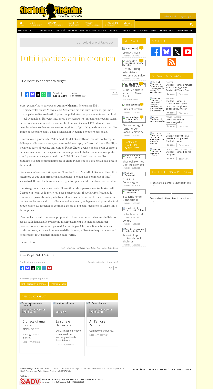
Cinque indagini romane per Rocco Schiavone (133, 128)
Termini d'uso (138, 369)
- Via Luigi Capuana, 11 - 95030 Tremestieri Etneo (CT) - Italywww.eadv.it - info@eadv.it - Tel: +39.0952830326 (72, 380)
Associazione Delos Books (37, 371)
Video (128, 23)
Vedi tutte (187, 172)
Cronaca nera (131, 52)
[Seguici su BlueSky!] (166, 52)
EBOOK (169, 133)
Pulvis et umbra (132, 109)
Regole (163, 369)
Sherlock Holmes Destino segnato (133, 163)
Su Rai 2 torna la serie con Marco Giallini (133, 93)
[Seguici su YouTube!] (188, 52)
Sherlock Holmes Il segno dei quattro (178, 153)
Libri (36, 23)
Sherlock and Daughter (162, 30)
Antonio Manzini (67, 105)
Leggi (172, 94)
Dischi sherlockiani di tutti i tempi (168, 198)
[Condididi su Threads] (38, 94)
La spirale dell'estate (63, 323)
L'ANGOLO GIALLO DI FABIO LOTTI (33, 311)
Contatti (189, 369)
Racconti (92, 23)
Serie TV (74, 23)
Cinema (55, 23)
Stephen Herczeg (184, 30)
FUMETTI (169, 82)
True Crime (111, 23)
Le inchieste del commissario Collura (132, 217)
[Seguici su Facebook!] (156, 52)
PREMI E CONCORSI (173, 117)
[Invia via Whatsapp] (43, 94)
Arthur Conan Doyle (120, 30)
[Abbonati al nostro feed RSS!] (172, 62)
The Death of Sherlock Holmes (81, 30)
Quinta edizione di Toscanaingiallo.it (175, 121)
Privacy (152, 369)
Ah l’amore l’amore (97, 323)
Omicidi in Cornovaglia (130, 180)
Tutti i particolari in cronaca (36, 105)
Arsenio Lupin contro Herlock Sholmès (132, 238)
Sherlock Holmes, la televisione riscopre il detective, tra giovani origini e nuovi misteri (176, 104)
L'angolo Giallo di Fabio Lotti (96, 42)
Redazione (176, 369)
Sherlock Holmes (140, 30)
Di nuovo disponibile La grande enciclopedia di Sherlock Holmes (177, 138)
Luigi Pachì (60, 30)
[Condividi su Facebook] (26, 94)
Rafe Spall (103, 30)
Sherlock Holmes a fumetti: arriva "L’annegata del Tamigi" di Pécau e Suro (179, 87)
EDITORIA (61, 312)
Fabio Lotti (60, 95)
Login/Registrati (186, 16)
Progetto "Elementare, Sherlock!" (168, 182)
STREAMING (170, 98)
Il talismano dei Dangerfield (132, 198)
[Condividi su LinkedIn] (49, 94)
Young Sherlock (44, 30)
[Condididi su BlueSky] (32, 94)
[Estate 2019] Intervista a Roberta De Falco (133, 72)
